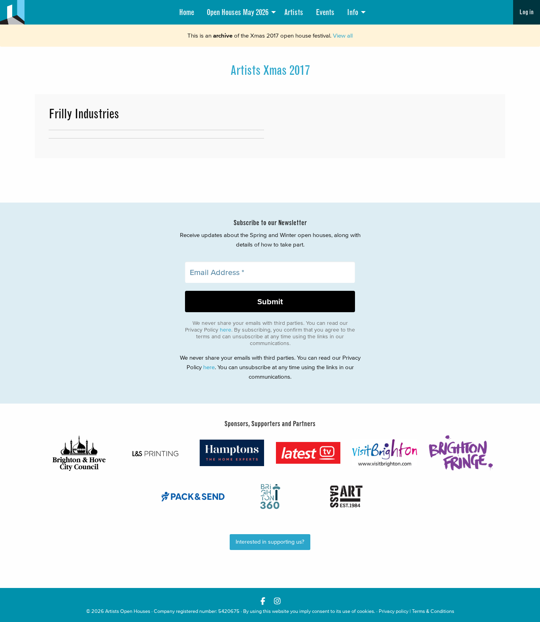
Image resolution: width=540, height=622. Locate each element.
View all (343, 35)
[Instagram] (277, 601)
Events (325, 12)
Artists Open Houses (127, 611)
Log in (526, 12)
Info (352, 12)
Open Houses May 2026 (237, 12)
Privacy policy (393, 611)
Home (186, 12)
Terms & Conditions (433, 611)
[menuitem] (186, 12)
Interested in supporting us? (270, 542)
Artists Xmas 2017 (270, 70)
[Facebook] (262, 601)
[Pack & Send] (193, 496)
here (225, 330)
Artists (293, 12)
